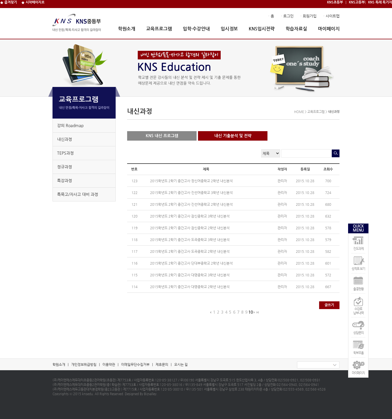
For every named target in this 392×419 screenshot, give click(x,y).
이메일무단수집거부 (135, 364)
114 (134, 287)
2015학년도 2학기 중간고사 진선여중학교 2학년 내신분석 (192, 204)
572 (328, 275)
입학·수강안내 (196, 29)
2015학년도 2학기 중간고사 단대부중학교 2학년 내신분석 (192, 263)
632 (328, 216)
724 (328, 193)
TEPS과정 (65, 153)
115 (134, 275)
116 (134, 263)
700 (328, 181)
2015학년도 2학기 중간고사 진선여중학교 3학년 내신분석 (192, 193)
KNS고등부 (357, 2)
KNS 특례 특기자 (380, 2)
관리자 (282, 181)
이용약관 (108, 364)
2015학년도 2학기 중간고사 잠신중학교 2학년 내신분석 (190, 228)
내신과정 (64, 139)
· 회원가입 (308, 16)
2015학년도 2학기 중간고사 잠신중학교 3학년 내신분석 (190, 216)
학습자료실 (296, 29)
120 (134, 216)
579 (328, 240)
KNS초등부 (335, 2)
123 (134, 181)
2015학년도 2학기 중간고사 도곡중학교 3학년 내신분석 (190, 240)
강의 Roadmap (70, 125)
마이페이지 (328, 29)
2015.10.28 (305, 181)
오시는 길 (181, 364)
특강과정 (64, 180)
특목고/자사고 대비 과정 (77, 194)
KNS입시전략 (262, 29)
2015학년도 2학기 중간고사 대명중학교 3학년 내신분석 (190, 275)
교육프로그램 (159, 29)
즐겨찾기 (10, 2)
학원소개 (126, 29)
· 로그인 (287, 16)
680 (328, 204)
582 (328, 251)
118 (134, 240)
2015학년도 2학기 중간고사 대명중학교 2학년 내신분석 (190, 287)
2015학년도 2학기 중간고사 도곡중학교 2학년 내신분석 (190, 251)
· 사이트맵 (331, 16)
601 (328, 263)
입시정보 (229, 29)
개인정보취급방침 (83, 364)
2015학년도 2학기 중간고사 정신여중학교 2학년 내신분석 (192, 181)
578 (328, 228)
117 (134, 251)
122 (134, 193)
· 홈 (271, 16)
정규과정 (64, 166)
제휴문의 (162, 364)
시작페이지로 (34, 2)
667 (328, 287)
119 (134, 228)
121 (134, 204)
